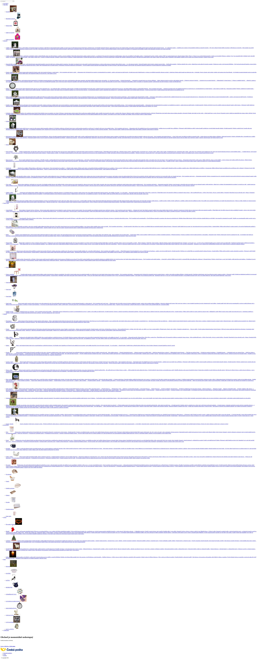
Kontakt (5, 655)
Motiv (4, 559)
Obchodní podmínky (7, 653)
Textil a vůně (6, 203)
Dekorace (5, 40)
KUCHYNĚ (6, 425)
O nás (4, 654)
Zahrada (5, 314)
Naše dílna (5, 4)
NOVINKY (5, 3)
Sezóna (4, 517)
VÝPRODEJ (6, 630)
